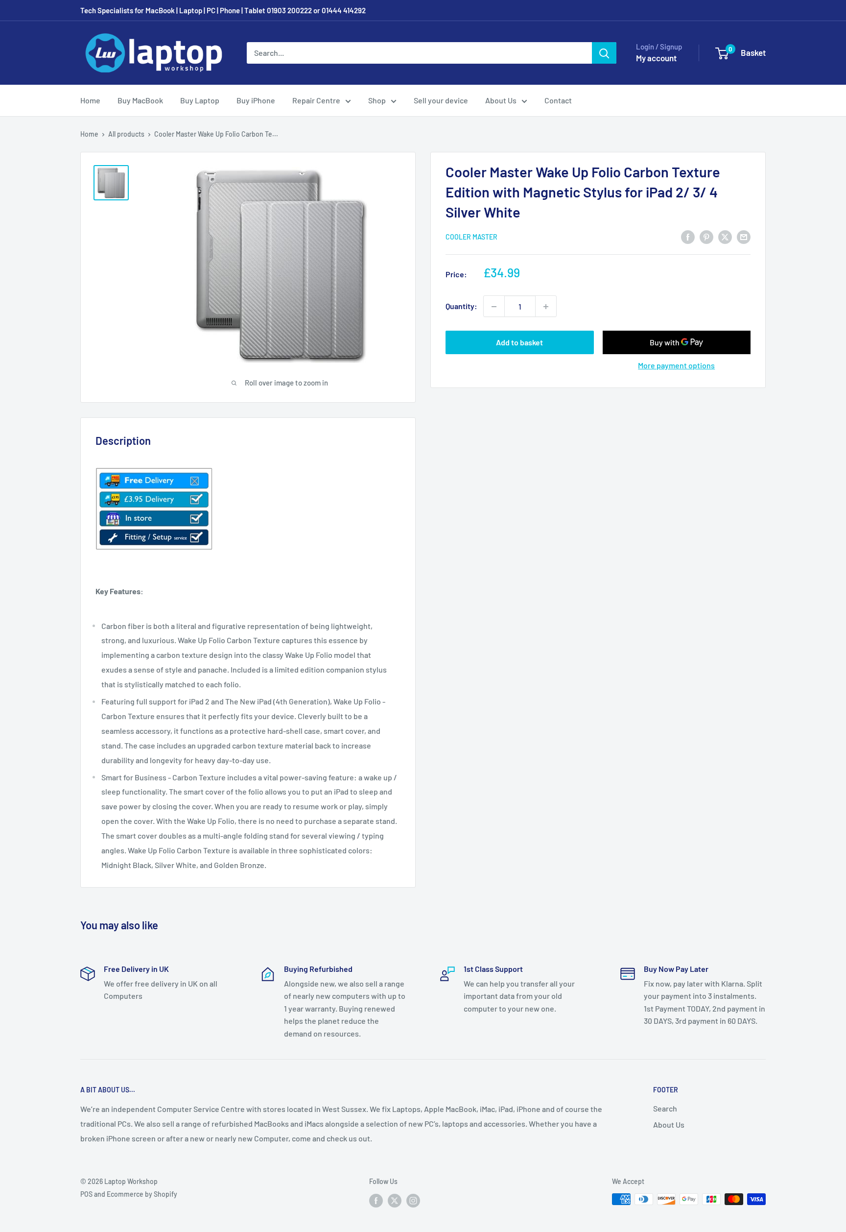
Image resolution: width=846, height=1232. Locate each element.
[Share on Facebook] (688, 236)
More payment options (676, 365)
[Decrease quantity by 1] (494, 306)
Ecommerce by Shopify (142, 1194)
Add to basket (519, 342)
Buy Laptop (199, 100)
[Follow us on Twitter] (394, 1200)
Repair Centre (316, 100)
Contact (558, 100)
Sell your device (441, 100)
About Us (501, 100)
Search (665, 1108)
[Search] (604, 53)
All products (126, 134)
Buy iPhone (255, 100)
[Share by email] (744, 236)
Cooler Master (471, 237)
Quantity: (461, 306)
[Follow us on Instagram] (413, 1200)
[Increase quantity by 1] (546, 306)
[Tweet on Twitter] (725, 236)
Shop (377, 100)
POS (86, 1194)
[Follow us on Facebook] (376, 1200)
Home (90, 100)
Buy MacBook (140, 100)
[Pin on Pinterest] (706, 236)
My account (656, 58)
